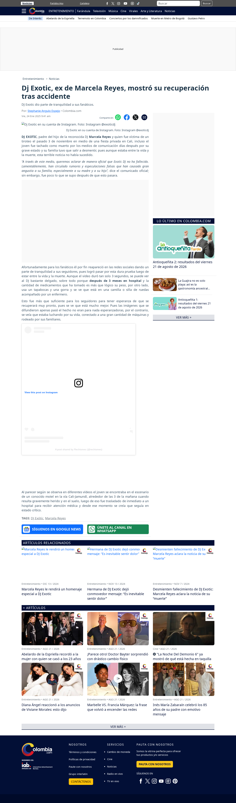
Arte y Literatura (151, 11)
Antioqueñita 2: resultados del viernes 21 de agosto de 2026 (182, 264)
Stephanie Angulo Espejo (44, 111)
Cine (123, 11)
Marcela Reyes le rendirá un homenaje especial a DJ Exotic (52, 591)
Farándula (83, 11)
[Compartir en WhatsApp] (118, 117)
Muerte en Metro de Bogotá (167, 18)
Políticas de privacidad (82, 759)
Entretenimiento (33, 79)
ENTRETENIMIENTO (61, 11)
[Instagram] (118, 3)
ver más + (183, 317)
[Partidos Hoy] (132, 3)
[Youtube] (125, 3)
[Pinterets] (175, 779)
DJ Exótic (37, 518)
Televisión (99, 11)
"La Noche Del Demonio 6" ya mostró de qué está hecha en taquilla (182, 656)
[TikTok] (138, 3)
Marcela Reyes (55, 518)
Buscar (207, 3)
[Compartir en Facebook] (126, 117)
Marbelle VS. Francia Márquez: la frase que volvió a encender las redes (117, 707)
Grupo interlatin (78, 774)
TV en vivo (113, 781)
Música (113, 11)
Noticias (27, 3)
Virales (133, 11)
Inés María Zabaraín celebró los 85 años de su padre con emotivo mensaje (180, 709)
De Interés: (35, 18)
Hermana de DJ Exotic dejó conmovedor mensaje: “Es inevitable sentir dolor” (115, 594)
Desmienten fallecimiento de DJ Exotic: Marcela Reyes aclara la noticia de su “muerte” (183, 594)
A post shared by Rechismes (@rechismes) (78, 449)
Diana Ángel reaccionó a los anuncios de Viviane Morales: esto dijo (51, 707)
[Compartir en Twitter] (135, 117)
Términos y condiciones (82, 752)
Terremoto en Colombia (92, 18)
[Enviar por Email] (144, 117)
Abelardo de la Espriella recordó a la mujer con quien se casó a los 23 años (51, 656)
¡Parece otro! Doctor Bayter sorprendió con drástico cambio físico (117, 656)
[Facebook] (107, 3)
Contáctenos (81, 782)
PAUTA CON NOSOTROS (155, 764)
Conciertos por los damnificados (128, 18)
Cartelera (84, 3)
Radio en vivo (115, 773)
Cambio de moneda (118, 752)
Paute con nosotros (80, 766)
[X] (112, 3)
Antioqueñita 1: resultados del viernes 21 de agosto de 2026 (194, 303)
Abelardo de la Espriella (60, 18)
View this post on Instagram (41, 392)
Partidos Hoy (56, 3)
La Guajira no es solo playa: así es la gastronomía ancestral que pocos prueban (193, 286)
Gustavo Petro (196, 18)
